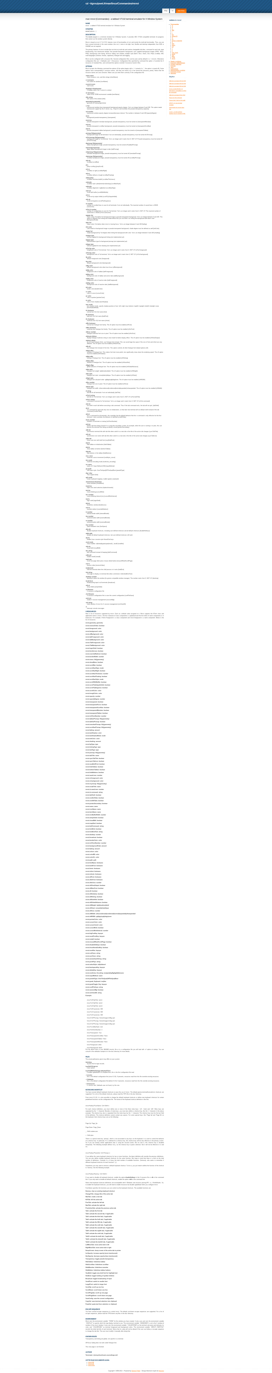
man (108, 3)
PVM (173, 57)
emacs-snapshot (177, 41)
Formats (173, 66)
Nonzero (161, 1371)
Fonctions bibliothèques (178, 63)
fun (173, 35)
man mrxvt (90, 19)
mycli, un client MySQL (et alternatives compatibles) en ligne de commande (177, 90)
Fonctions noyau (176, 72)
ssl (173, 46)
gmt (173, 43)
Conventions (174, 69)
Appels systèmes (176, 61)
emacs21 (174, 36)
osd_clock (175, 52)
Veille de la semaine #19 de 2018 (177, 81)
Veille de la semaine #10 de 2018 (177, 86)
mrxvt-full (91, 1362)
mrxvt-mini (91, 1365)
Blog (165, 10)
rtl (172, 26)
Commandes (125, 3)
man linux (181, 10)
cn (172, 39)
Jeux (172, 67)
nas (173, 55)
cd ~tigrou (91, 3)
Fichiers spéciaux (176, 64)
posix (173, 54)
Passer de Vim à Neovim (175, 97)
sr (172, 27)
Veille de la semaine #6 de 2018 (177, 95)
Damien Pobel (136, 1371)
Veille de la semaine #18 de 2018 (177, 83)
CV (172, 10)
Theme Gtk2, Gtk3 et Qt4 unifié (177, 100)
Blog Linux (172, 76)
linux (114, 3)
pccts (173, 58)
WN (173, 30)
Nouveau (173, 73)
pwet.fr (101, 3)
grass (173, 45)
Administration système (178, 70)
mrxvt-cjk (91, 1364)
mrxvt (135, 3)
